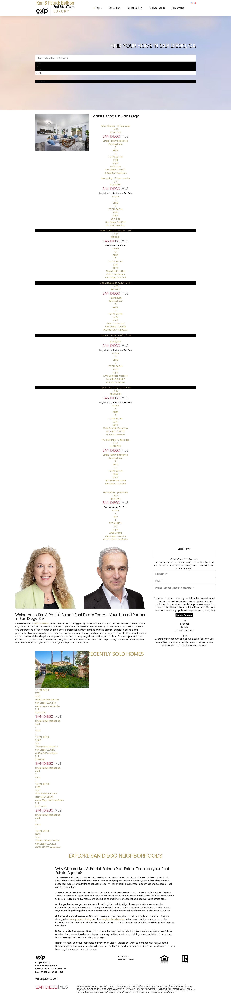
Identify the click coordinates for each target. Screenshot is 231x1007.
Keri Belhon (114, 8)
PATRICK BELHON (115, 586)
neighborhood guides (113, 919)
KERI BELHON (47, 586)
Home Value (178, 8)
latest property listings (80, 919)
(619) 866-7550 (50, 979)
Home (98, 8)
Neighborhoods (157, 8)
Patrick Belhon (134, 8)
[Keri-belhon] (46, 576)
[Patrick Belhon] (115, 576)
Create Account (184, 615)
